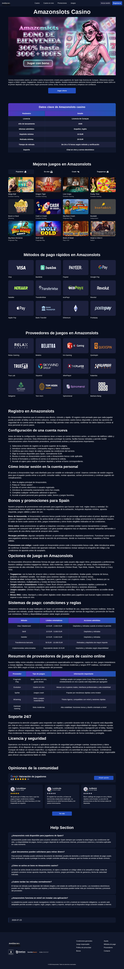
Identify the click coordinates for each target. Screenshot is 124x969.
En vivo (47, 171)
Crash (74, 171)
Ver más (62, 813)
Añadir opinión (104, 778)
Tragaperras (101, 171)
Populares (19, 171)
